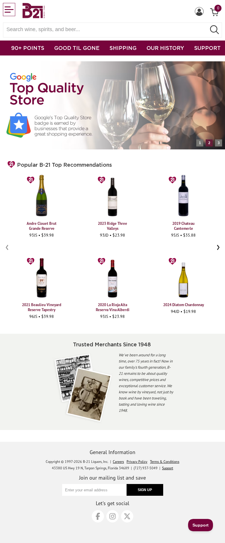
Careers (118, 461)
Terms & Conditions (164, 461)
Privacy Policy (137, 461)
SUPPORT (207, 48)
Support (167, 468)
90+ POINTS (27, 48)
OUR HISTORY (165, 48)
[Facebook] (98, 516)
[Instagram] (112, 516)
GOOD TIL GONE (77, 48)
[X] (127, 516)
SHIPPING (123, 48)
